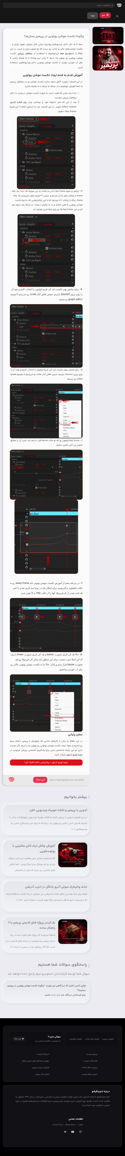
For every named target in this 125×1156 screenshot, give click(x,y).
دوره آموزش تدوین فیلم (76, 1101)
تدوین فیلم (73, 1096)
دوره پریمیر (58, 1101)
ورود (93, 15)
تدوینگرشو (101, 1096)
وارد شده (55, 995)
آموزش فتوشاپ (75, 1039)
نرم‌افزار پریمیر (25, 53)
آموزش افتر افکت (92, 1039)
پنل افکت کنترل (18, 102)
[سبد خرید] (117, 16)
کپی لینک (40, 780)
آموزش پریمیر (108, 1039)
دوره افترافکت (46, 1101)
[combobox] (59, 5)
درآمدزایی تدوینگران (44, 1096)
